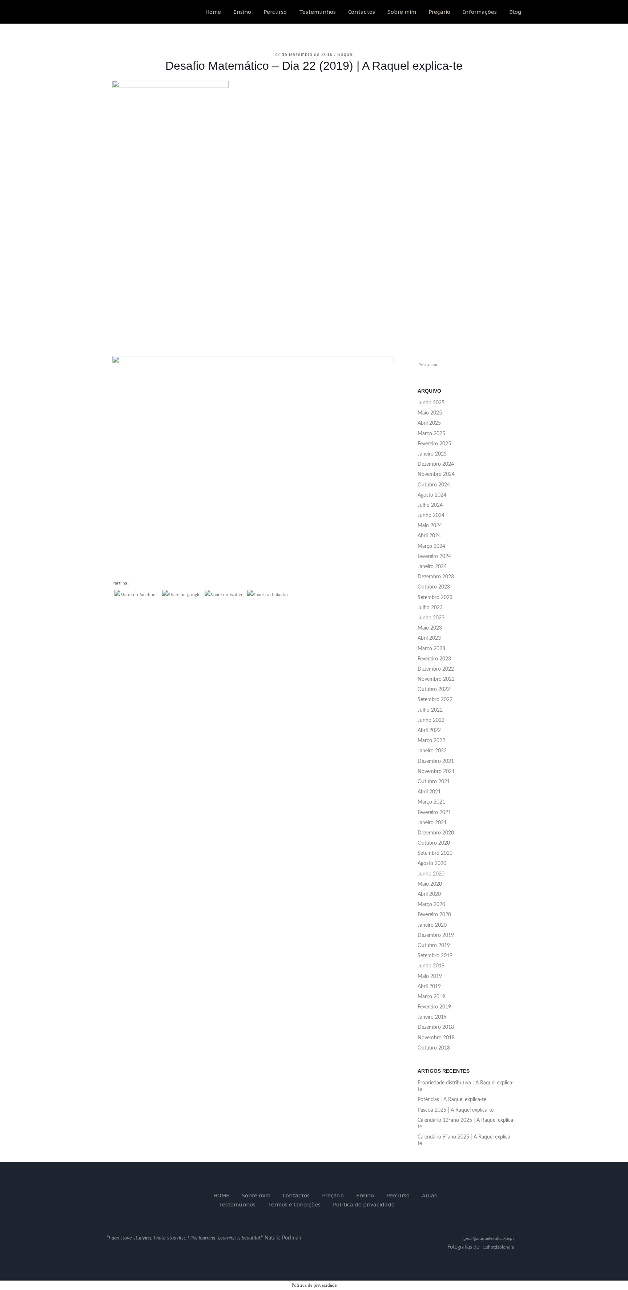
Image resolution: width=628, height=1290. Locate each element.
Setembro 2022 (435, 699)
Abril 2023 (429, 638)
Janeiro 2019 (432, 1017)
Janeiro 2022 (432, 750)
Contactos (361, 11)
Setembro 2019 (435, 955)
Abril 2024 (429, 535)
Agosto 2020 (432, 863)
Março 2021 (431, 802)
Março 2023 (431, 648)
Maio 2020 (430, 884)
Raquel (345, 54)
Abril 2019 (429, 986)
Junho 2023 (431, 617)
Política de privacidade (364, 1204)
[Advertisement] (314, 283)
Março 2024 (431, 546)
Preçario (439, 11)
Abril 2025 (429, 423)
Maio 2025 (430, 413)
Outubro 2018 (434, 1048)
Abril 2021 (429, 791)
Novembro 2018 (436, 1037)
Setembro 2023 (435, 597)
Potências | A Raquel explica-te (452, 1099)
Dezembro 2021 (436, 761)
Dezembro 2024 (436, 464)
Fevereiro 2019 (434, 1007)
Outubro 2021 (434, 781)
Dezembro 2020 (436, 833)
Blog (515, 11)
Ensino (242, 11)
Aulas (429, 1195)
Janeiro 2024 (432, 566)
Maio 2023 (430, 628)
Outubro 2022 (434, 689)
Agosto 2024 (432, 495)
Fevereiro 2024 (434, 556)
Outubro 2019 (434, 945)
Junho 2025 (431, 402)
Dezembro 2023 (436, 576)
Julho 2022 (430, 710)
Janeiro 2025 (432, 454)
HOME (221, 1195)
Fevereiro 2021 (434, 812)
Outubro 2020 (434, 843)
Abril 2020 (429, 894)
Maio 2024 (430, 525)
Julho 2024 (430, 505)
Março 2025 (431, 433)
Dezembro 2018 (436, 1027)
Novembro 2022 (436, 679)
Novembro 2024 (436, 474)
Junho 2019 (431, 965)
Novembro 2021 (436, 771)
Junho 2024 (431, 515)
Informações (480, 11)
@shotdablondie (498, 1247)
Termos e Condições (294, 1204)
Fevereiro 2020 (434, 914)
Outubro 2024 (434, 485)
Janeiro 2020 (432, 925)
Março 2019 (431, 996)
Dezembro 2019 (436, 935)
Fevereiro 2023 (434, 659)
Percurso (275, 11)
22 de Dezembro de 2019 (304, 54)
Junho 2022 (431, 720)
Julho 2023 (430, 607)
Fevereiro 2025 (434, 443)
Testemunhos (317, 11)
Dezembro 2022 (436, 669)
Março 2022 (431, 740)
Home (213, 11)
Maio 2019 (430, 976)
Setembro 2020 (435, 853)
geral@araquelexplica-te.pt (488, 1238)
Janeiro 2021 (432, 822)
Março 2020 (431, 904)
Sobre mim (401, 11)
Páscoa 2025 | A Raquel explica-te (456, 1110)
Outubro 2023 (434, 587)
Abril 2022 (429, 730)
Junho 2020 (431, 874)
